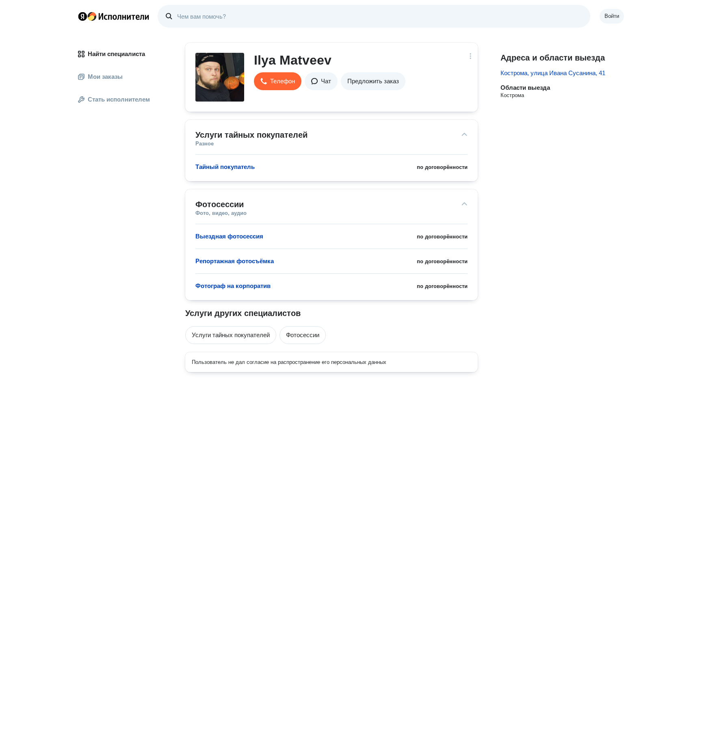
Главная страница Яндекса (82, 16)
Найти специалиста (116, 53)
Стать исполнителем (119, 99)
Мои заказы (105, 76)
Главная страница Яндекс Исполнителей (114, 16)
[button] (277, 81)
